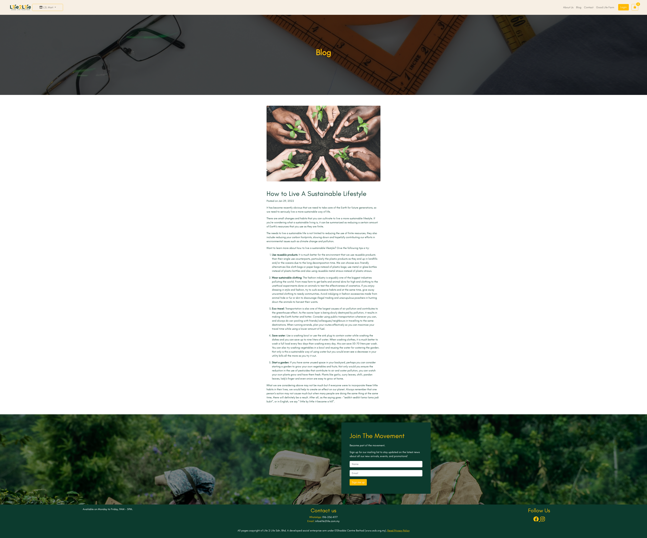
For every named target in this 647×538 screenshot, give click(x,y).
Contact (588, 7)
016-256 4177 (330, 517)
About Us (568, 7)
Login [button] (623, 7)
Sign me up (358, 482)
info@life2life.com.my (327, 521)
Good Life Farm (605, 7)
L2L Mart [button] (48, 7)
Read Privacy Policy (398, 530)
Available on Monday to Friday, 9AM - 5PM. (108, 509)
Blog (578, 7)
